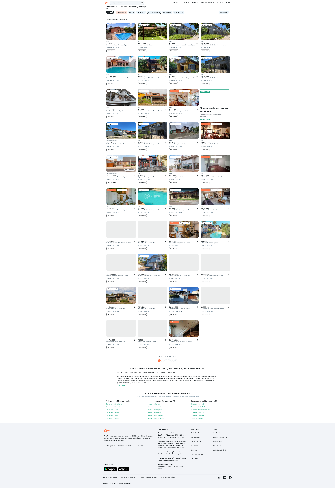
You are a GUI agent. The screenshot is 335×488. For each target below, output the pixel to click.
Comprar (175, 2)
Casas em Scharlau (197, 415)
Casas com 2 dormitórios (114, 404)
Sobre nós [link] (194, 446)
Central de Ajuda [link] (196, 433)
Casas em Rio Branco (155, 415)
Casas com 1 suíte (112, 410)
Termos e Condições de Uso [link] (147, 477)
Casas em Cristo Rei (197, 413)
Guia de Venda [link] (217, 441)
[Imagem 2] (122, 38)
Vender (194, 2)
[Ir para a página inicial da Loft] (107, 3)
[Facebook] (230, 478)
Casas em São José (197, 404)
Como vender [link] (195, 437)
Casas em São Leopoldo (149, 397)
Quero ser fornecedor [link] (198, 454)
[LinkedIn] (224, 478)
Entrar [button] (228, 2)
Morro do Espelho (165, 397)
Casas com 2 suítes (112, 413)
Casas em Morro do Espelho (200, 410)
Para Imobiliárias (206, 2)
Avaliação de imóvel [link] (219, 450)
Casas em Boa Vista (154, 413)
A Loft (219, 2)
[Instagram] (219, 478)
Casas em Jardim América (157, 407)
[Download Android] (110, 469)
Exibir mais (120, 385)
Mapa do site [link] (217, 446)
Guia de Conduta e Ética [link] (167, 477)
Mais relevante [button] (120, 19)
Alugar (184, 2)
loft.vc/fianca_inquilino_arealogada (170, 443)
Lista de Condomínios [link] (220, 437)
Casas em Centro (154, 404)
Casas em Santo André (198, 407)
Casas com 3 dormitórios (114, 407)
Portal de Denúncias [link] (110, 477)
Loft (137, 397)
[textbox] (127, 3)
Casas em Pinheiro (197, 418)
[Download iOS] (123, 469)
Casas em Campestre (155, 410)
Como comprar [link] (196, 441)
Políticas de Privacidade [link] (127, 477)
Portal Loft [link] (216, 433)
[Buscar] (142, 2)
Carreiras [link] (194, 450)
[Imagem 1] (152, 38)
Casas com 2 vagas (112, 418)
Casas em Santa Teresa (156, 418)
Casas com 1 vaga (112, 415)
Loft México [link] (195, 459)
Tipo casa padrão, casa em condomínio (186, 397)
